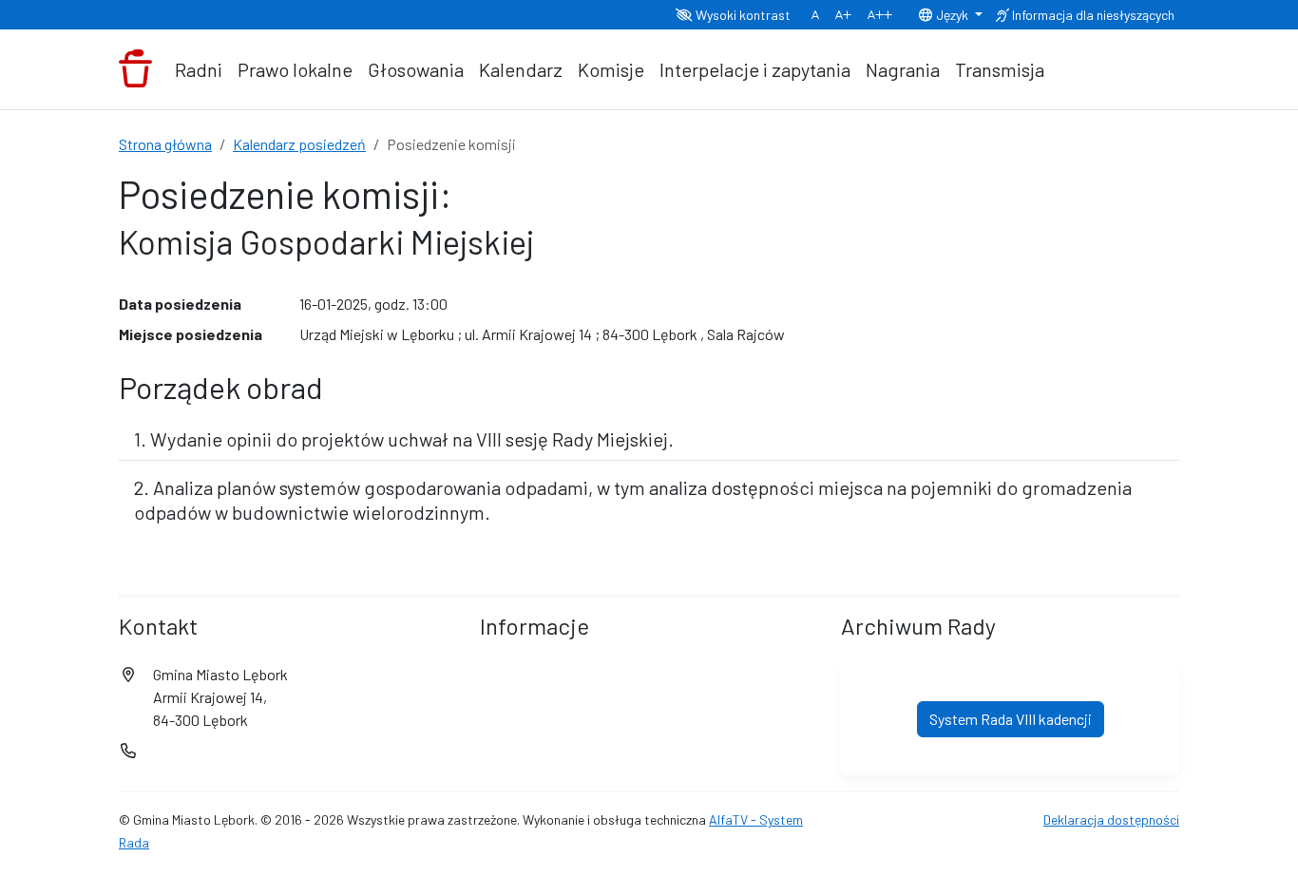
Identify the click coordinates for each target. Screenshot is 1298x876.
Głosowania (416, 69)
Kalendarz (521, 69)
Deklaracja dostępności (1111, 819)
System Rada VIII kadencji (1010, 719)
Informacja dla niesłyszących (1091, 15)
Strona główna (165, 144)
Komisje (611, 69)
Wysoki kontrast (742, 15)
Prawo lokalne (295, 69)
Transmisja (999, 69)
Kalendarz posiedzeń (299, 144)
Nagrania (903, 69)
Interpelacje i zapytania (754, 69)
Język (952, 15)
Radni (198, 69)
